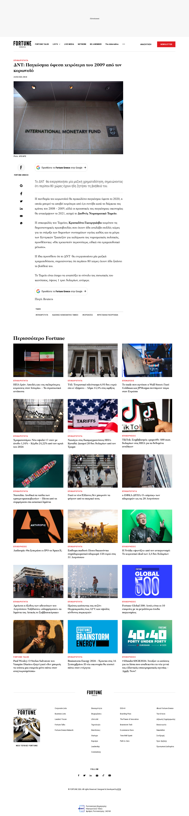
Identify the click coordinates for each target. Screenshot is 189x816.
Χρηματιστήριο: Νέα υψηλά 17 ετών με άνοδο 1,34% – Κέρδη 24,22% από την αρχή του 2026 (38, 443)
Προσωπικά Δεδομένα (165, 746)
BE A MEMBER (95, 44)
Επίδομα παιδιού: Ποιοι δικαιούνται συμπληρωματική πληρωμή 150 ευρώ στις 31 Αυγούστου (92, 554)
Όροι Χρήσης (162, 741)
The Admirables (112, 44)
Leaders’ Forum (61, 719)
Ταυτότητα (161, 714)
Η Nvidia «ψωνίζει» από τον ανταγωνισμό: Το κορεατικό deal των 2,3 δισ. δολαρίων (146, 552)
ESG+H (122, 708)
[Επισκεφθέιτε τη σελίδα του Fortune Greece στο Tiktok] (103, 775)
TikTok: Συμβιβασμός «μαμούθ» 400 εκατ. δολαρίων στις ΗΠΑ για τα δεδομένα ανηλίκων (146, 443)
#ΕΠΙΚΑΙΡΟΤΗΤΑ (42, 315)
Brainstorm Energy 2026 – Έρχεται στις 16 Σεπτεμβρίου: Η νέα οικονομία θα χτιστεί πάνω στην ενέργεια (92, 664)
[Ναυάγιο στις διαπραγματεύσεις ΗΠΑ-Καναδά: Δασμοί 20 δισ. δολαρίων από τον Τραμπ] (93, 415)
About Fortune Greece (165, 708)
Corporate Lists (61, 708)
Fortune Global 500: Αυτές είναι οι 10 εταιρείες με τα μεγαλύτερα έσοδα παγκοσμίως (143, 609)
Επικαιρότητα (96, 708)
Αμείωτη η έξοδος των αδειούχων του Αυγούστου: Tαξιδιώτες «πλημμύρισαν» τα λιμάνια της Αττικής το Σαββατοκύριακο (37, 609)
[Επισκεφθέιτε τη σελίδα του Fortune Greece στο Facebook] (78, 775)
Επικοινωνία (161, 725)
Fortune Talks (60, 725)
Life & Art (94, 719)
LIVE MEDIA (69, 44)
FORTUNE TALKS (42, 44)
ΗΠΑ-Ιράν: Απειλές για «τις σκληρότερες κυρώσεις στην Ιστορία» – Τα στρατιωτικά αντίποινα (37, 388)
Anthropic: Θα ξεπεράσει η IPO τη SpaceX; (37, 550)
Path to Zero (124, 741)
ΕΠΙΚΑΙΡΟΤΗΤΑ (21, 60)
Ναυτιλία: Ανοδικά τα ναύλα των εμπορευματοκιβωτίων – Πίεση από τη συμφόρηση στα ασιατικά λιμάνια (35, 499)
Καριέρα (94, 741)
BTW (119, 789)
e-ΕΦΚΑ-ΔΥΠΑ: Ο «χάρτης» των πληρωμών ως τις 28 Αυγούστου (141, 497)
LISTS (55, 44)
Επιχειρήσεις (96, 714)
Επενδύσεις (95, 730)
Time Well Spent (126, 735)
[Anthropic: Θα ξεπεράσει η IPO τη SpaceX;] (38, 526)
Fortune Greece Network (64, 730)
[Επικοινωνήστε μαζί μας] (109, 775)
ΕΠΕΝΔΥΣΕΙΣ (128, 381)
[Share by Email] (21, 216)
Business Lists (60, 714)
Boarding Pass (125, 714)
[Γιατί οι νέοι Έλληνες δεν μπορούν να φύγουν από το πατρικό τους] (93, 471)
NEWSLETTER (166, 44)
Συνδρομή (160, 735)
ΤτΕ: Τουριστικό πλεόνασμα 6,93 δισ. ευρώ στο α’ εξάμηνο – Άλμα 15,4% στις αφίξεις (92, 386)
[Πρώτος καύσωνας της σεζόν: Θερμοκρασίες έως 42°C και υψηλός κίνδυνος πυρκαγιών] (93, 581)
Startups (94, 735)
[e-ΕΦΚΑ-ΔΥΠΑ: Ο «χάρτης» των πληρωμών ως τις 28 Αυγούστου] (147, 471)
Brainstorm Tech (126, 725)
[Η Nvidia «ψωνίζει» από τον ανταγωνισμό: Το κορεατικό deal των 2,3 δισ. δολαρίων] (147, 526)
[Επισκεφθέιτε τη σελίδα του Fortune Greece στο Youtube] (97, 776)
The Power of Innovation (129, 719)
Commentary (96, 752)
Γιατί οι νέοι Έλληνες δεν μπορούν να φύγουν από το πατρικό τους (89, 497)
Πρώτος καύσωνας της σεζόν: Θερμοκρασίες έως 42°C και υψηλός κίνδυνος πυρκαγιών (89, 609)
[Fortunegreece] (22, 47)
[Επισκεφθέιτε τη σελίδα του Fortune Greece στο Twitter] (84, 775)
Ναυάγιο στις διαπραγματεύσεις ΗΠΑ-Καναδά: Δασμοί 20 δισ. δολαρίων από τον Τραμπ (92, 443)
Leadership (95, 746)
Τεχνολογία (95, 725)
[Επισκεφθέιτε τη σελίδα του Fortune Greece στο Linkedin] (91, 775)
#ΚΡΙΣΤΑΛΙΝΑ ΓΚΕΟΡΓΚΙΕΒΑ (107, 315)
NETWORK (82, 44)
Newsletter (161, 730)
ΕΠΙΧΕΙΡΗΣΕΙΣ (129, 436)
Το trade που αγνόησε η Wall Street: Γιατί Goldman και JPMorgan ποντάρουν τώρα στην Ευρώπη (145, 388)
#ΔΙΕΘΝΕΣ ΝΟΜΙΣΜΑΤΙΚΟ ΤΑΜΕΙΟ (65, 315)
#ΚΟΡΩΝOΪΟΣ (87, 315)
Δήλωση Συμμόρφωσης (166, 719)
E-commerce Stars (127, 730)
